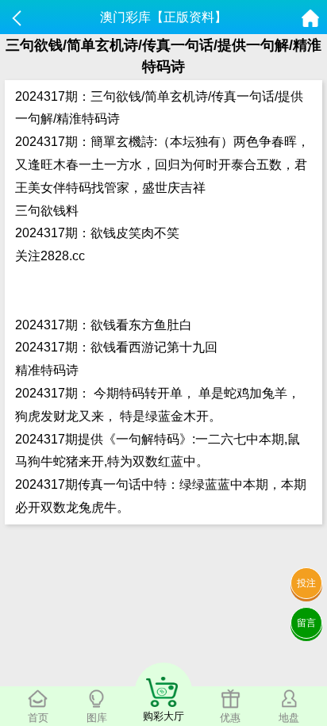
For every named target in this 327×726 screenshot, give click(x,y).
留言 (306, 622)
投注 (306, 583)
